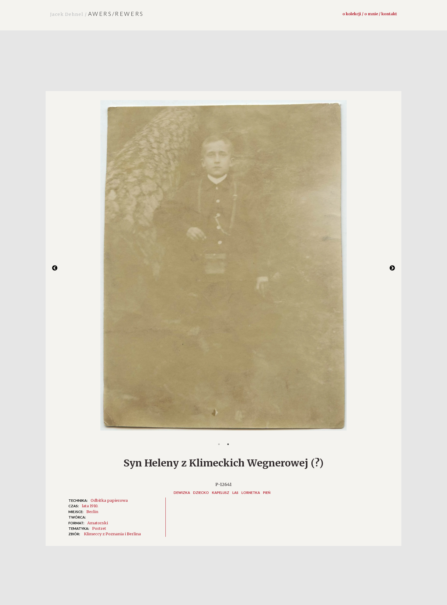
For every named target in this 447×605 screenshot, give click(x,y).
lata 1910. (90, 505)
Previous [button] (55, 268)
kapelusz (220, 492)
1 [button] (219, 444)
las (235, 492)
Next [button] (392, 268)
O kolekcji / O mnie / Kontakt (369, 13)
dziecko (201, 492)
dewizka (182, 492)
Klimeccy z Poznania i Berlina (112, 533)
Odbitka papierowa (109, 500)
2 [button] (228, 444)
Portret (99, 528)
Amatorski (97, 522)
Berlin (92, 511)
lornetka (250, 492)
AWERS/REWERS (97, 13)
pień (266, 492)
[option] (223, 268)
